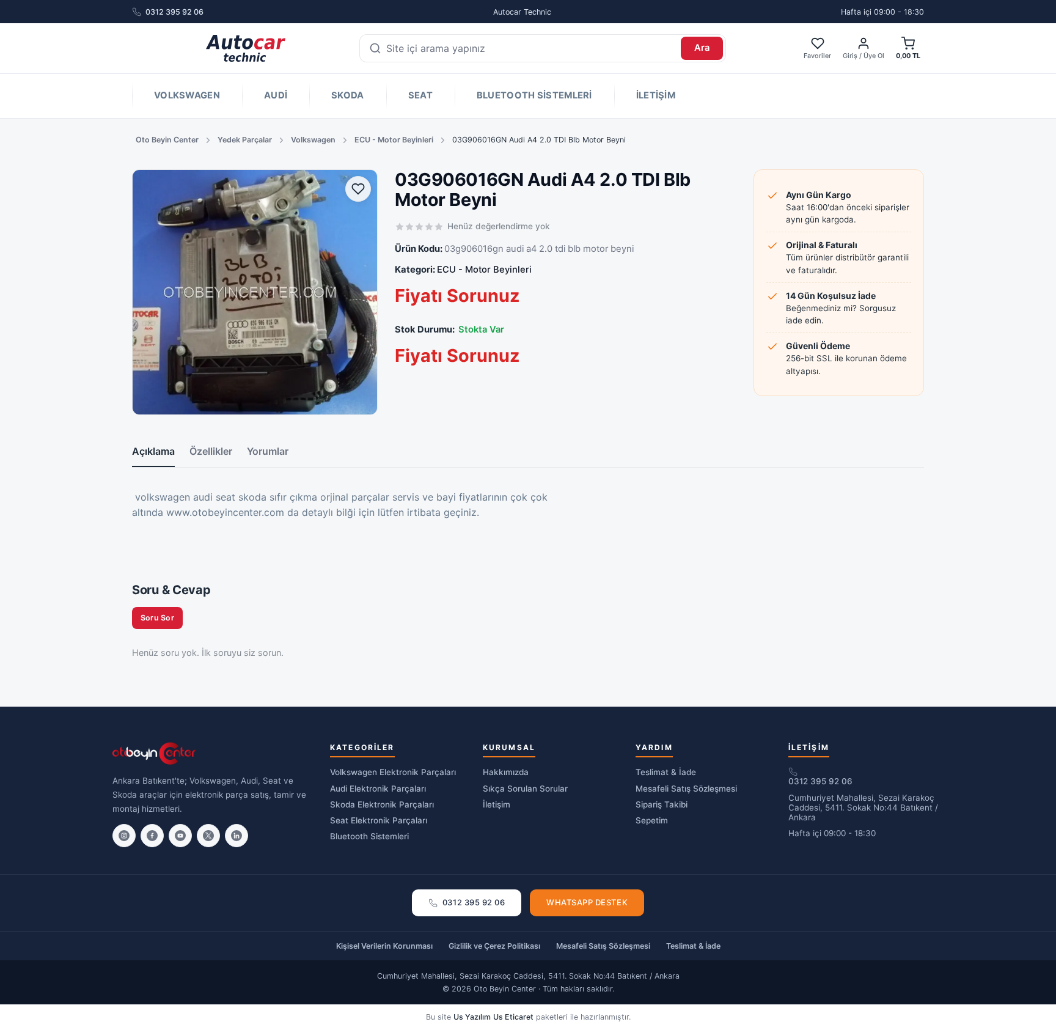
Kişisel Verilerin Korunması (384, 946)
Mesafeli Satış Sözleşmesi (686, 788)
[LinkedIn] (236, 835)
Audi (275, 95)
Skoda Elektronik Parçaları (382, 804)
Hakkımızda (506, 772)
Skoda (347, 95)
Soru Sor (157, 617)
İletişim (655, 95)
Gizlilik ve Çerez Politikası (494, 946)
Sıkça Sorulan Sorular (525, 788)
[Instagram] (124, 835)
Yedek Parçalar (245, 139)
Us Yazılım (472, 1016)
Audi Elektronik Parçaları (378, 788)
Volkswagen (187, 95)
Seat (420, 95)
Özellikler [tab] (210, 451)
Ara (702, 47)
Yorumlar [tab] (267, 451)
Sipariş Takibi (662, 804)
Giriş (850, 55)
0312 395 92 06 (174, 12)
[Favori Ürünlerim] (358, 189)
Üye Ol (874, 55)
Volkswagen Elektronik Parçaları (393, 772)
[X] (208, 835)
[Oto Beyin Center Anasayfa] (245, 48)
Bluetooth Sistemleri (534, 95)
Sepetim (652, 820)
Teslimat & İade (666, 772)
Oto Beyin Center (167, 139)
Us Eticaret (513, 1016)
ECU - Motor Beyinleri (393, 139)
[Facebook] (152, 835)
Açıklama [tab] (153, 451)
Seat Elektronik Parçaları (378, 820)
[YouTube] (180, 835)
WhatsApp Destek (587, 902)
